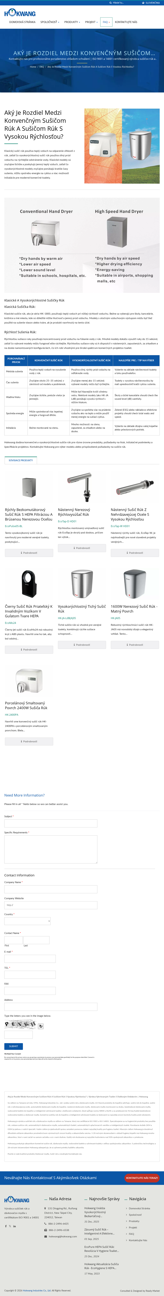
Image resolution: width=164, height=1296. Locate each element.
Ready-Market (153, 1291)
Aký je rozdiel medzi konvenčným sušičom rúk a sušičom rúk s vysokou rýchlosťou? (90, 67)
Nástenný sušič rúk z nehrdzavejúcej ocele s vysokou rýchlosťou (130, 514)
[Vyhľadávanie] (110, 2)
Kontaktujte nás (126, 22)
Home (33, 67)
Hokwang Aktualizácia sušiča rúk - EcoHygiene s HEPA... (101, 1266)
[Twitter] (10, 1226)
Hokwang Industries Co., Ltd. (37, 1291)
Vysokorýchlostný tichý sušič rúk (82, 608)
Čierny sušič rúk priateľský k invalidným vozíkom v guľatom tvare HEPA (29, 611)
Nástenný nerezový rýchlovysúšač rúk (74, 512)
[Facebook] (6, 1226)
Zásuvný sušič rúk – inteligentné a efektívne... (99, 1231)
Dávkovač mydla (42, 1154)
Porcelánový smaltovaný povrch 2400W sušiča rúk (26, 705)
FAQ (105, 22)
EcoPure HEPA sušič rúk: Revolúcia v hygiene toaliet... (101, 1249)
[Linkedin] (14, 1226)
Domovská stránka (22, 22)
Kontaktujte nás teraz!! (142, 1178)
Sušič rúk (54, 1154)
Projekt (90, 22)
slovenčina (153, 3)
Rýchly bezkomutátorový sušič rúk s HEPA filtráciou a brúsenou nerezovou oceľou (29, 514)
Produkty (71, 22)
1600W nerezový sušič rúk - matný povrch (134, 608)
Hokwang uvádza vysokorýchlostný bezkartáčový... (95, 1212)
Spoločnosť (49, 22)
